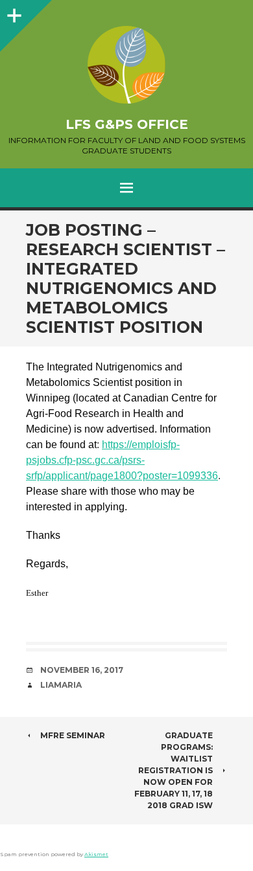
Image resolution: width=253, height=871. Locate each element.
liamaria (61, 685)
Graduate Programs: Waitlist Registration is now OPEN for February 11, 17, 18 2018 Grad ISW (173, 770)
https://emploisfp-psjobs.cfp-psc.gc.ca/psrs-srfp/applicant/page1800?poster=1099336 (122, 460)
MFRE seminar (72, 735)
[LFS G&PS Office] (126, 65)
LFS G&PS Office (127, 124)
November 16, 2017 (81, 670)
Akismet (96, 854)
